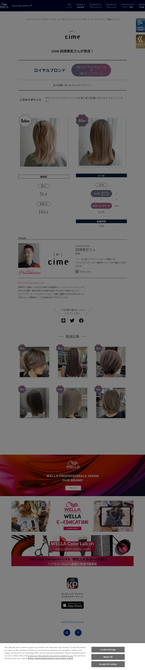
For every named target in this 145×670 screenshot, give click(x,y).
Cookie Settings (108, 649)
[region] (72, 656)
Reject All (108, 657)
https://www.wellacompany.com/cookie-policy (50, 658)
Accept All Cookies (108, 664)
